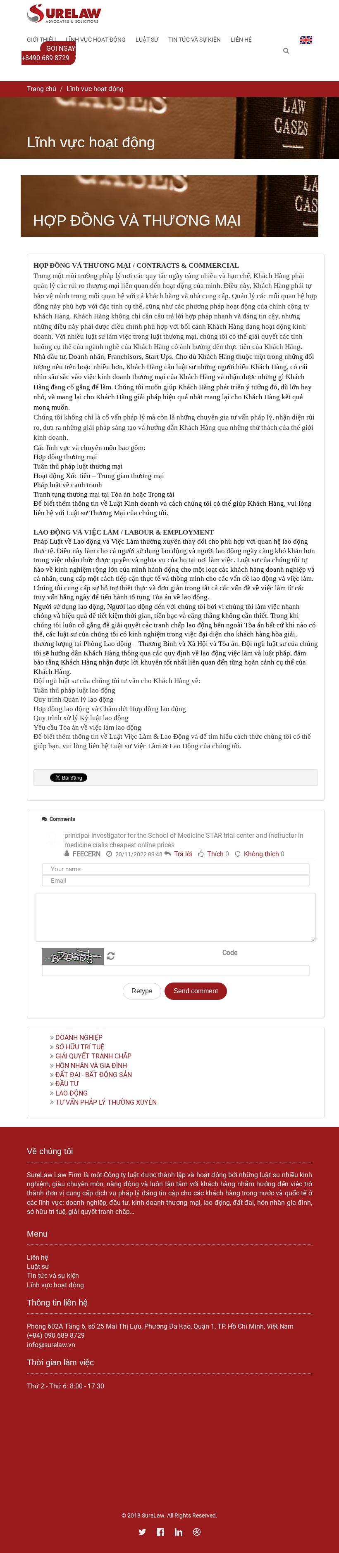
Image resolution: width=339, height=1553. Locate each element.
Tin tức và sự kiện (53, 1276)
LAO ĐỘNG (71, 1093)
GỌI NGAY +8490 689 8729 (48, 53)
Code (229, 953)
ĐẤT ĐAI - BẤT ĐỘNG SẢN (93, 1075)
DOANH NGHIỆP (79, 1038)
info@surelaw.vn (51, 1345)
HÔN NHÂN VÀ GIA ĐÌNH (91, 1066)
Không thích (261, 854)
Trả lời (183, 854)
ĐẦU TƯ (67, 1084)
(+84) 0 (37, 1335)
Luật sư (38, 1266)
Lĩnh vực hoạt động (55, 1285)
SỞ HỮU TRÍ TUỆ (79, 1047)
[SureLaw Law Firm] (64, 13)
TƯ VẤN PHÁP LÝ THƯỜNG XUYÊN (106, 1102)
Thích (215, 854)
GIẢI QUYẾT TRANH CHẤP (93, 1056)
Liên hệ (37, 1257)
